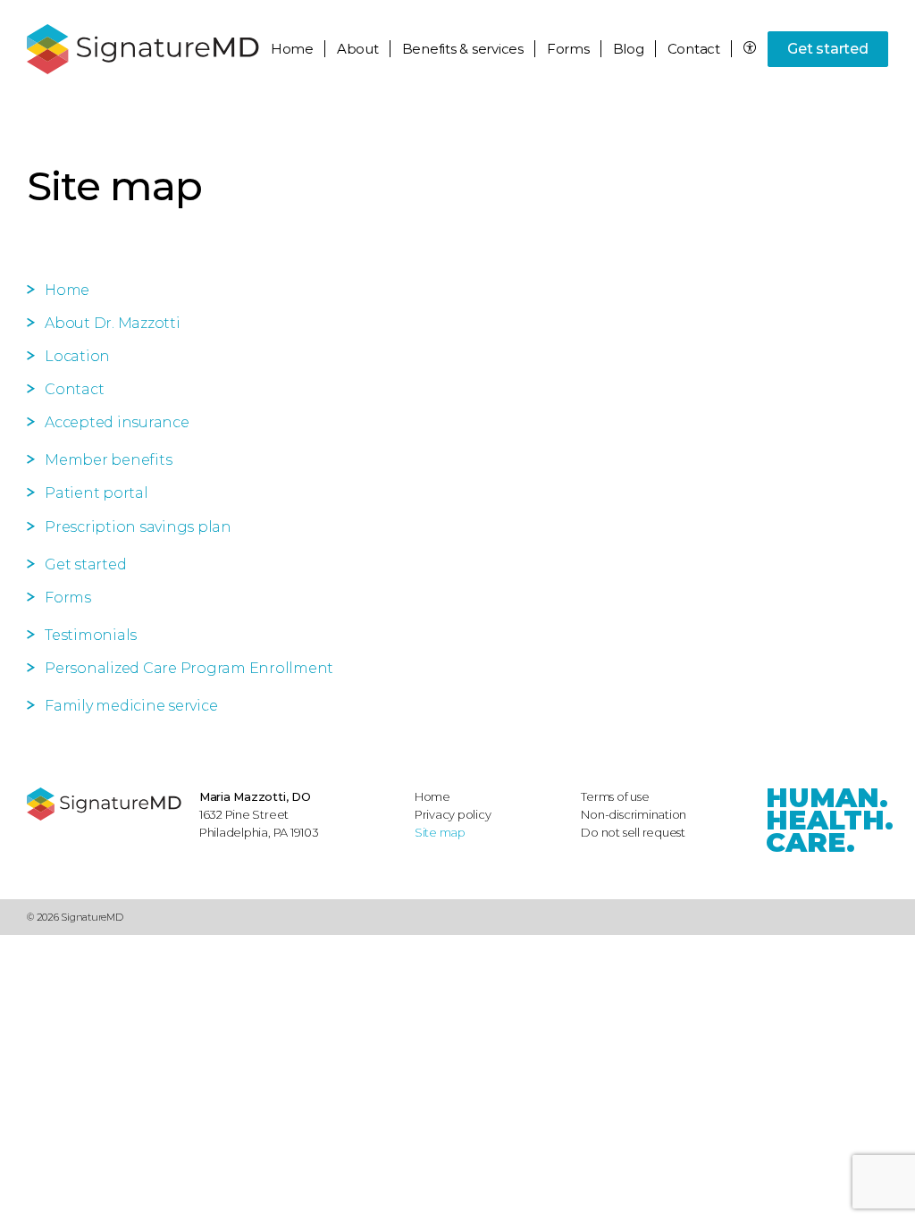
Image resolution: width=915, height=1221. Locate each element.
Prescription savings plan (138, 526)
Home (292, 48)
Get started (827, 48)
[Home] (104, 804)
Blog (628, 48)
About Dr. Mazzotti (112, 323)
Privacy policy (453, 814)
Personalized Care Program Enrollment (189, 668)
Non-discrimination (633, 814)
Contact (693, 48)
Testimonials (91, 635)
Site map (440, 832)
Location (77, 356)
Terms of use (615, 796)
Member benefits (108, 459)
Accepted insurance (117, 422)
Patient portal (96, 492)
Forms (568, 48)
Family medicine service (131, 705)
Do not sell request (633, 832)
